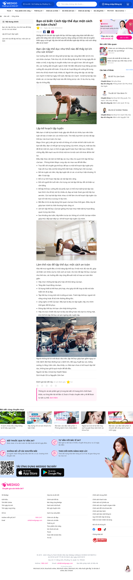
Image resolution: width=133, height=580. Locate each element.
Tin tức (49, 538)
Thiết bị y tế (51, 523)
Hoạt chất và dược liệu (54, 535)
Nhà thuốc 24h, (73, 568)
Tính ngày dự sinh (7, 505)
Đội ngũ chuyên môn (53, 508)
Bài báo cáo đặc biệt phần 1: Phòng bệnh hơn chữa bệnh (66, 427)
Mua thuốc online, (50, 568)
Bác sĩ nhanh (69, 570)
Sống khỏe (15, 16)
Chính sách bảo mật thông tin (102, 514)
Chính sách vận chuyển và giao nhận (104, 505)
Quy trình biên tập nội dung (101, 517)
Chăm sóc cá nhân (52, 520)
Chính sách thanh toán (100, 499)
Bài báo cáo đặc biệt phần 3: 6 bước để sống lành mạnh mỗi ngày (120, 428)
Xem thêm (54, 398)
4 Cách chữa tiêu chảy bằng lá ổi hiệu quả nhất (12, 427)
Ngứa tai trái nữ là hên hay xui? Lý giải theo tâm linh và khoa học (92, 428)
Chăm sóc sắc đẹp (52, 517)
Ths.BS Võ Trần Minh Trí (117, 93)
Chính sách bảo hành (99, 511)
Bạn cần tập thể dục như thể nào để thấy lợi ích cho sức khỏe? (16, 28)
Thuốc (49, 532)
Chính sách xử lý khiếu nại (101, 502)
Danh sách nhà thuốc (53, 505)
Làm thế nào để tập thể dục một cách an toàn (16, 40)
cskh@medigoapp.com (35, 520)
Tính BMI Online (7, 502)
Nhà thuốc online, (62, 568)
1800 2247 (38, 517)
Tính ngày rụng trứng (8, 508)
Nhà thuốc (110, 11)
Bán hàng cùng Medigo (54, 502)
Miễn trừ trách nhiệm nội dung (102, 520)
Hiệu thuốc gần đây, (85, 568)
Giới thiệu (5, 499)
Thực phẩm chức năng (54, 526)
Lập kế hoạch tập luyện (10, 34)
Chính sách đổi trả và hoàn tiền (102, 508)
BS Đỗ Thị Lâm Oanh (116, 76)
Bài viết (6, 16)
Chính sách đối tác (52, 499)
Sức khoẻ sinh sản (52, 529)
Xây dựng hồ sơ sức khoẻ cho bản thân (39, 427)
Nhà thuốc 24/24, (39, 568)
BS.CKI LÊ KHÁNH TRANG (118, 110)
